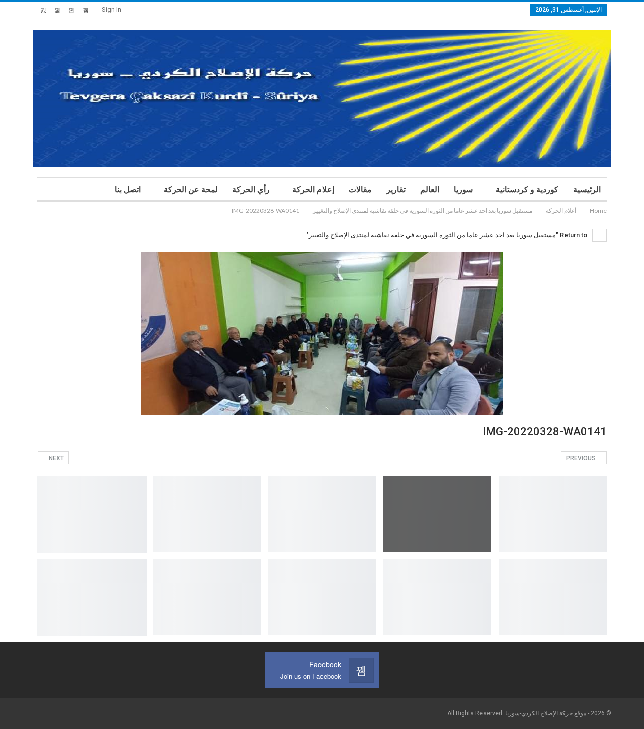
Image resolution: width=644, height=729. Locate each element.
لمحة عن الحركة (191, 189)
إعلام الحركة (313, 189)
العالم (429, 189)
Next (55, 458)
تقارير (396, 189)
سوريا (463, 189)
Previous (581, 458)
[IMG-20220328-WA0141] (553, 514)
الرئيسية (587, 189)
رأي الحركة (251, 189)
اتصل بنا (128, 189)
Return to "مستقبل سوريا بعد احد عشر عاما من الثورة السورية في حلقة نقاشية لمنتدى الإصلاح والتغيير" (447, 235)
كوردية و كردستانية (527, 189)
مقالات (360, 189)
